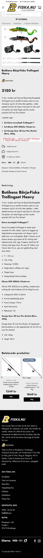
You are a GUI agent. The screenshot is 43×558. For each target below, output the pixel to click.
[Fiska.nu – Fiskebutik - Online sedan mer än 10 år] (21, 7)
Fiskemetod (6, 23)
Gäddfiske (17, 23)
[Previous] (1, 381)
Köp (31, 399)
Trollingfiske (25, 168)
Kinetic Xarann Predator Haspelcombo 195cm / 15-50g (11, 384)
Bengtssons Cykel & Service (18, 171)
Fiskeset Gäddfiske (31, 23)
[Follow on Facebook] (35, 541)
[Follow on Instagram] (39, 541)
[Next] (41, 381)
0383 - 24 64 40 (8, 510)
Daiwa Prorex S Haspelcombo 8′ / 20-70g (32, 387)
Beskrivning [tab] (7, 185)
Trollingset (32, 168)
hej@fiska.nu (6, 513)
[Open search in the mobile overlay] (21, 14)
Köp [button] (11, 396)
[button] (3, 7)
